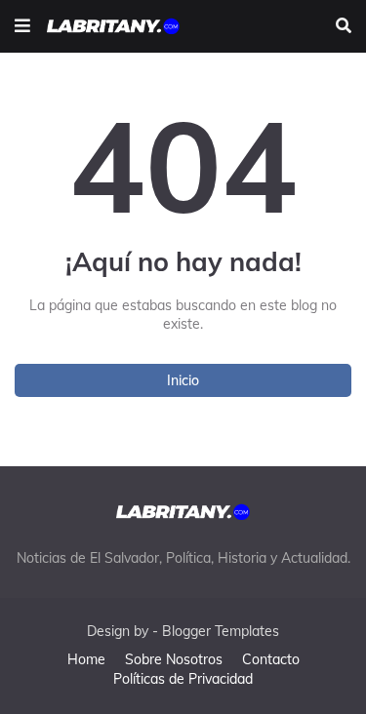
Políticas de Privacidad (183, 679)
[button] (22, 26)
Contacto (271, 659)
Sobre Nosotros (174, 659)
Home (86, 659)
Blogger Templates (220, 631)
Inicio (183, 380)
